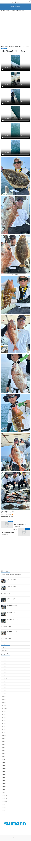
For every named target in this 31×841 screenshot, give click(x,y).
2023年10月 (4, 738)
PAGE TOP (28, 814)
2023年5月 (4, 753)
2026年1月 (4, 672)
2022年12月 (4, 762)
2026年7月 (4, 660)
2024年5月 (4, 726)
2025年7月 (4, 690)
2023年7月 (4, 747)
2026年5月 (4, 666)
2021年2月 (4, 810)
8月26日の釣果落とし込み (8, 532)
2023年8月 (4, 744)
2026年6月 (4, 663)
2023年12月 (4, 735)
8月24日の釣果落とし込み (20, 524)
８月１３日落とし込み (6, 626)
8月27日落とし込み (11, 579)
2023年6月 (4, 750)
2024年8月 (4, 717)
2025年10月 (4, 681)
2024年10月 (4, 711)
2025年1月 (4, 702)
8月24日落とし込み (5, 593)
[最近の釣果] (7, 524)
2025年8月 (4, 687)
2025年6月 (4, 693)
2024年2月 (4, 729)
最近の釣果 (4, 48)
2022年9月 (4, 771)
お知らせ (4, 647)
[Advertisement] (15, 28)
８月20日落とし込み (11, 612)
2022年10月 (4, 768)
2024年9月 (4, 714)
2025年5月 (4, 696)
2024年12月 (4, 705)
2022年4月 (4, 786)
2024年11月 (4, 708)
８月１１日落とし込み (6, 638)
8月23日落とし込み (11, 598)
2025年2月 (4, 699)
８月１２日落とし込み (12, 631)
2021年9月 (4, 804)
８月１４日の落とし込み (12, 619)
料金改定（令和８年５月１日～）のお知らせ (11, 574)
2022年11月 (4, 765)
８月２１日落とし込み (12, 605)
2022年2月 (4, 789)
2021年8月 (4, 807)
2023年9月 (4, 741)
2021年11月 (4, 798)
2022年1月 (4, 792)
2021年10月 (4, 801)
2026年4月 (4, 669)
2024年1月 (4, 732)
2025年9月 (4, 684)
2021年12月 (4, 795)
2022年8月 (4, 774)
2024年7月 (4, 720)
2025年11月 (4, 678)
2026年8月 (4, 657)
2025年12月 (4, 675)
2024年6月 (4, 723)
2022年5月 (4, 783)
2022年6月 (4, 780)
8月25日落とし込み (11, 586)
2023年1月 (4, 759)
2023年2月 (4, 756)
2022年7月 (4, 777)
